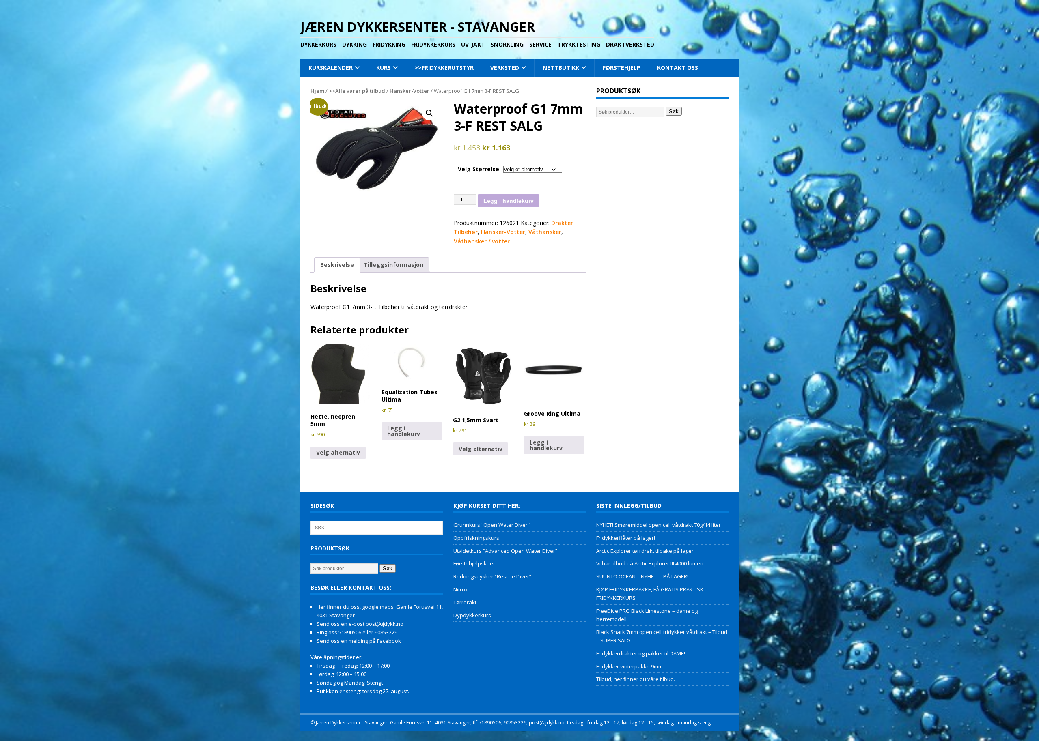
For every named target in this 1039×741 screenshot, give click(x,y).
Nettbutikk (561, 67)
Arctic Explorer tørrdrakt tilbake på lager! (645, 550)
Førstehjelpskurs (474, 563)
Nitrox (460, 589)
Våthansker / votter (482, 241)
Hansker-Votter (409, 91)
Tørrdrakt (464, 602)
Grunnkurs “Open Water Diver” (491, 524)
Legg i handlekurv (508, 201)
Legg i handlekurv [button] (403, 431)
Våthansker (544, 232)
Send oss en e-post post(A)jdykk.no (360, 623)
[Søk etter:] (376, 527)
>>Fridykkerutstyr (444, 67)
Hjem (317, 91)
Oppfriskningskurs (476, 537)
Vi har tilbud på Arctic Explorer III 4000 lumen (649, 563)
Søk (674, 111)
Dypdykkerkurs (472, 615)
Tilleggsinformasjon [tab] (393, 264)
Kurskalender (330, 67)
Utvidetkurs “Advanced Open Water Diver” (505, 550)
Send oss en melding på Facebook (359, 640)
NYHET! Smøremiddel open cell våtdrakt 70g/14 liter (658, 524)
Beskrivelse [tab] (337, 264)
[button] (429, 113)
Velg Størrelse (478, 169)
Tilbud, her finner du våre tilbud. (635, 679)
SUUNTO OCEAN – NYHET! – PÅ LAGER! (642, 576)
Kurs (383, 67)
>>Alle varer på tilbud (357, 91)
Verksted (504, 67)
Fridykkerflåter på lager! (625, 537)
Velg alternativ (338, 452)
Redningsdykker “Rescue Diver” (492, 576)
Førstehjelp (621, 67)
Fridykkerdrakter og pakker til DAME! (640, 653)
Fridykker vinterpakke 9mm (629, 666)
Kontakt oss (677, 67)
